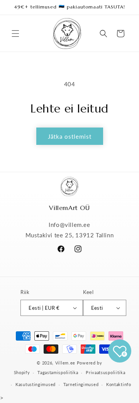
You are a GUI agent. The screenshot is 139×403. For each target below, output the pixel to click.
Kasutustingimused (35, 384)
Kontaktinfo (118, 384)
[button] (15, 33)
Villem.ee (66, 362)
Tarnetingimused (81, 384)
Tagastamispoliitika (57, 372)
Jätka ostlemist (70, 136)
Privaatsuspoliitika (105, 372)
